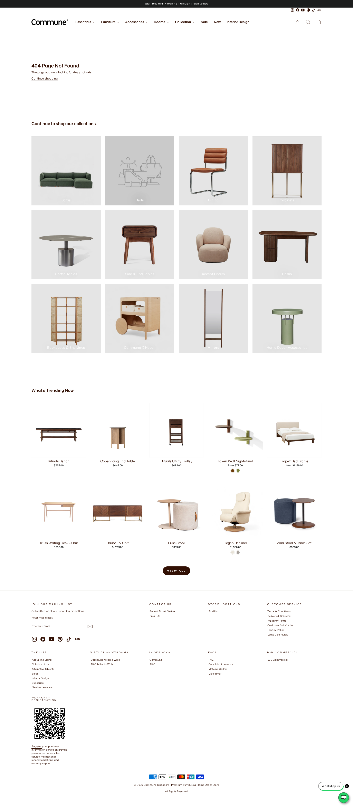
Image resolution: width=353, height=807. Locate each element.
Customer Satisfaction (280, 625)
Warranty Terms (276, 620)
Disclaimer (215, 673)
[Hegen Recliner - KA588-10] (238, 552)
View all (176, 571)
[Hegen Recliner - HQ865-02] (233, 552)
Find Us (213, 611)
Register (37, 746)
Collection (183, 22)
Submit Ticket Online (162, 611)
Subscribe (38, 683)
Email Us (155, 616)
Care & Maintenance (221, 664)
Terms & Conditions (279, 611)
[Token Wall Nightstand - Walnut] (233, 471)
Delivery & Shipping (279, 616)
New (217, 22)
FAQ (211, 659)
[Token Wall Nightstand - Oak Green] (238, 471)
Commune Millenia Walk (105, 659)
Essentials (83, 22)
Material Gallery (218, 669)
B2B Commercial (277, 659)
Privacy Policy (275, 630)
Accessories (135, 22)
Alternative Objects (43, 669)
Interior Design (238, 22)
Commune (156, 659)
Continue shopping (44, 78)
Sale (204, 22)
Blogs (35, 673)
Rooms (160, 22)
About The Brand (42, 659)
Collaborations (40, 664)
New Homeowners (42, 687)
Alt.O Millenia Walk (102, 664)
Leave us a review (277, 634)
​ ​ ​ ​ (210, 678)
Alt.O (152, 664)
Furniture (108, 22)
